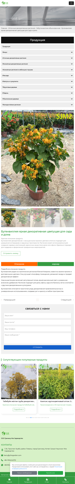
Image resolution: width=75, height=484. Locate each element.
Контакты (65, 480)
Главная (4, 28)
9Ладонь (5, 93)
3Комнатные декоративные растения (15, 64)
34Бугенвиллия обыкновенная (48, 28)
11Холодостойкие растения (11, 105)
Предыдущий (9, 300)
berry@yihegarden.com (12, 455)
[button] (26, 417)
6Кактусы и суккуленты (10, 81)
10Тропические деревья (10, 99)
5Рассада (5, 75)
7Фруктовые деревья (9, 87)
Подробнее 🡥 (19, 409)
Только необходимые (24, 473)
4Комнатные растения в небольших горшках (17, 70)
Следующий (66, 300)
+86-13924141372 (10, 460)
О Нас (47, 480)
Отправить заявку (10, 253)
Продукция (6, 46)
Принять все (50, 473)
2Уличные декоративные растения (21, 28)
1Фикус (4, 52)
